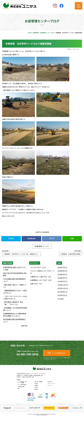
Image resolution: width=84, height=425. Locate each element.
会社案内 (36, 383)
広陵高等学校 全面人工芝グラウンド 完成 (14, 268)
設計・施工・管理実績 (38, 381)
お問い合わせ (50, 381)
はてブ (52, 238)
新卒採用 (36, 387)
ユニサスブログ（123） (38, 267)
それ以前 (60, 299)
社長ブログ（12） (36, 284)
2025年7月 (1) (62, 295)
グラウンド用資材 (21, 382)
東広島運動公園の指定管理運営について (14, 320)
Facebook (31, 238)
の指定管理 (21, 386)
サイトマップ (50, 385)
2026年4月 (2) (62, 271)
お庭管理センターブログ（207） (41, 280)
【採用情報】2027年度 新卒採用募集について (15, 309)
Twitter (11, 238)
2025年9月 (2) (62, 292)
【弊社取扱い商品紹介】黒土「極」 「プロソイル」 (13, 303)
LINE (72, 238)
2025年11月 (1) (62, 288)
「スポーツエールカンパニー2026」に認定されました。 (15, 297)
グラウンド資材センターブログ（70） (42, 272)
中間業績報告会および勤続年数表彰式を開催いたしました (14, 314)
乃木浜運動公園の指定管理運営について (14, 280)
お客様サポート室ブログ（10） (41, 277)
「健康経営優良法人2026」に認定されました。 (15, 291)
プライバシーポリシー (51, 383)
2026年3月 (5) (62, 274)
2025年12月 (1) (62, 285)
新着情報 (36, 389)
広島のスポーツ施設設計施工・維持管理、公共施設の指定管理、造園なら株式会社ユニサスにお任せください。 (43, 414)
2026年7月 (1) (62, 267)
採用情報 (36, 385)
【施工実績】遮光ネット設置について (14, 286)
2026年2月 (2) (62, 278)
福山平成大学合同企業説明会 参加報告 (14, 274)
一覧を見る (24, 326)
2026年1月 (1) (62, 281)
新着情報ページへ (42, 246)
